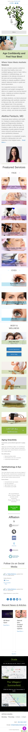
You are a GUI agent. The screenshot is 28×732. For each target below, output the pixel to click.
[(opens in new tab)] (14, 672)
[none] (23, 430)
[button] (14, 430)
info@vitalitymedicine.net (18, 725)
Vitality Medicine (11, 574)
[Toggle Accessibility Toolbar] (24, 728)
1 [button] (12, 651)
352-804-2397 (17, 1)
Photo (7, 580)
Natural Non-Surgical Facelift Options (19, 624)
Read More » (6, 625)
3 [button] (15, 651)
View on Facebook (7, 582)
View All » (14, 653)
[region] (14, 43)
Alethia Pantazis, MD (12, 116)
